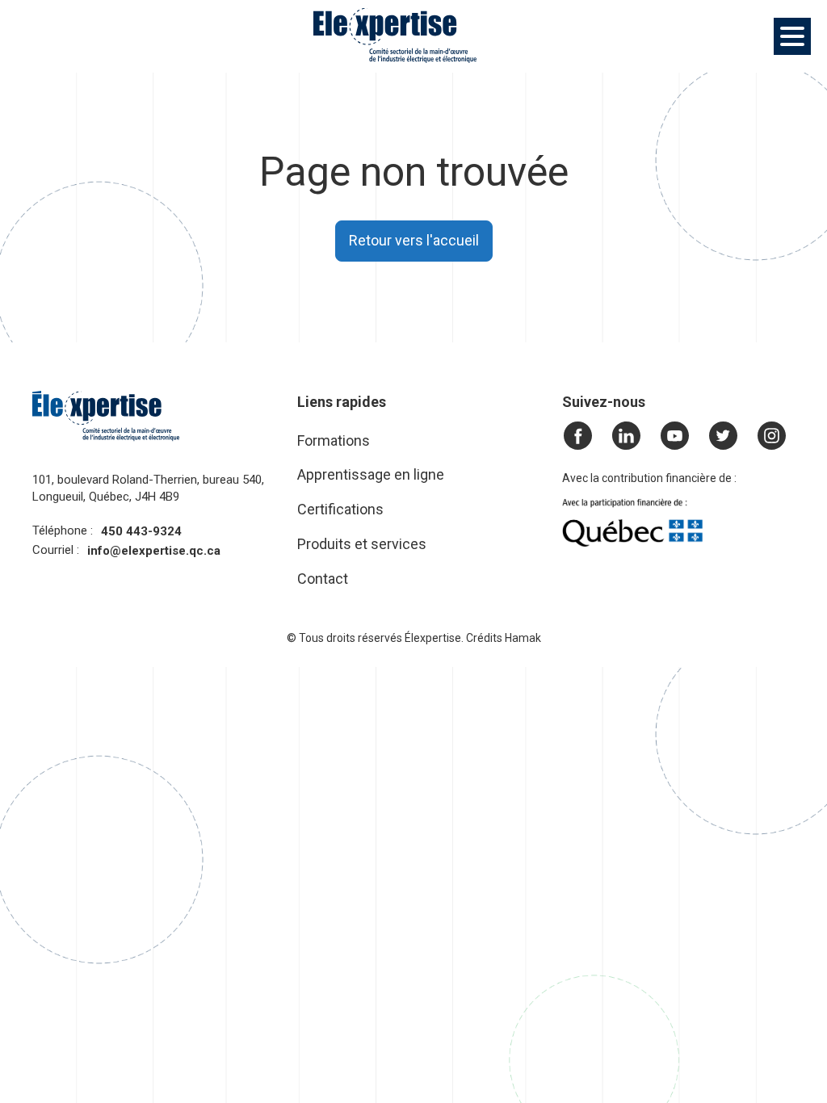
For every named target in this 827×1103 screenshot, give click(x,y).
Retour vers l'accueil (414, 240)
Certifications (340, 509)
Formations (333, 440)
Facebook (582, 436)
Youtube (679, 436)
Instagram (772, 436)
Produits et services (361, 543)
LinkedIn (631, 436)
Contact (322, 578)
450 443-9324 (141, 531)
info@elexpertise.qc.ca (153, 550)
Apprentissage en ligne (370, 474)
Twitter (727, 436)
